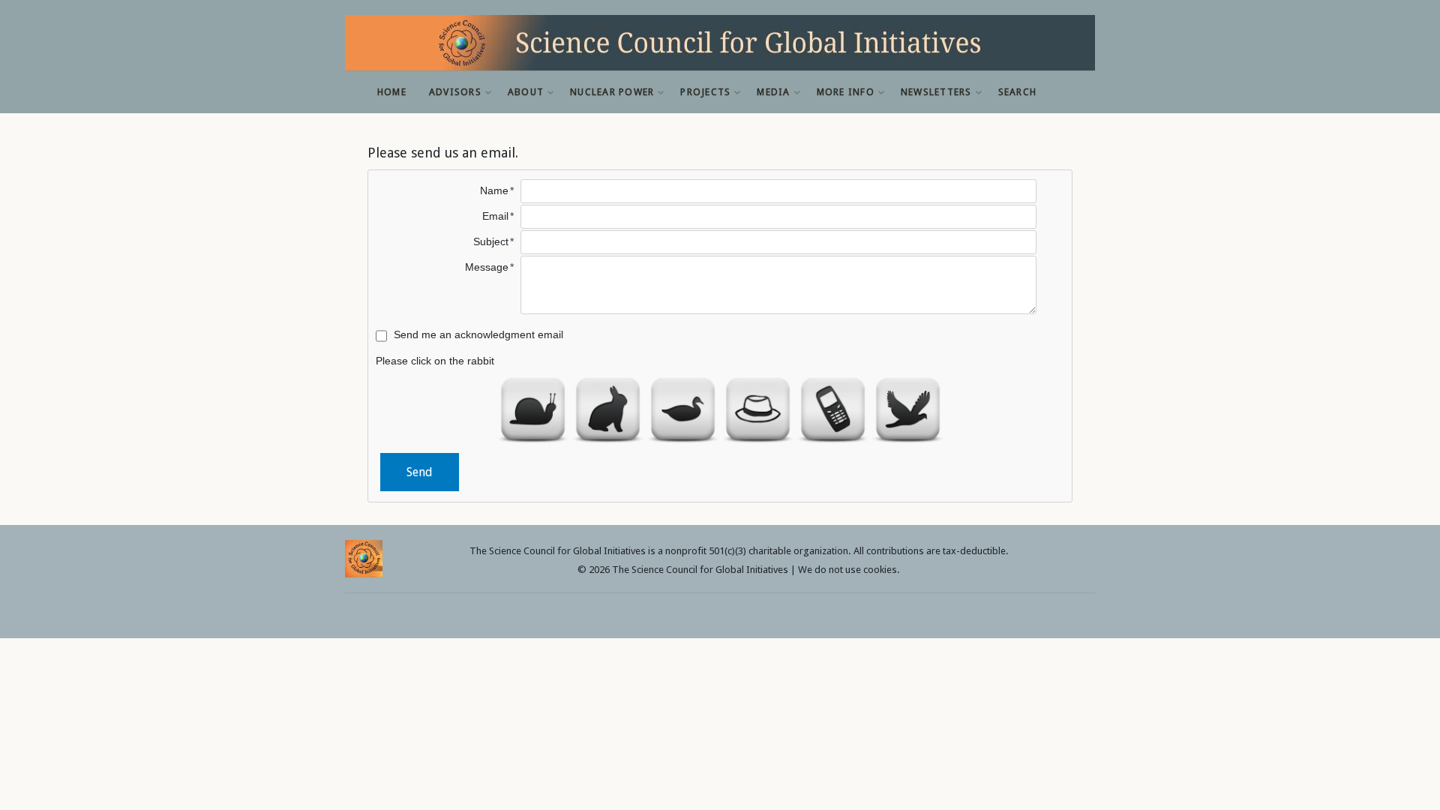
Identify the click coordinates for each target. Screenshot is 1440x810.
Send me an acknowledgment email (478, 334)
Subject (490, 242)
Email (495, 216)
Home (391, 92)
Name (494, 190)
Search (1017, 92)
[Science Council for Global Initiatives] (720, 42)
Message (486, 267)
